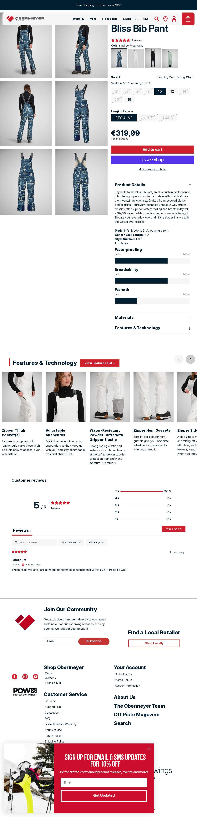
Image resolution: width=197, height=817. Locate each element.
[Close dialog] (149, 748)
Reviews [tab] (22, 530)
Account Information (127, 685)
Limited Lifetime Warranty (60, 724)
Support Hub (53, 706)
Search (122, 723)
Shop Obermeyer (64, 667)
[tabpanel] (98, 563)
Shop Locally (154, 643)
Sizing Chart (185, 77)
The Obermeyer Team (139, 706)
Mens (48, 673)
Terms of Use (53, 730)
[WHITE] (136, 58)
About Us (125, 697)
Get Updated (104, 795)
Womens (50, 678)
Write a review (173, 528)
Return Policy (53, 735)
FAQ (47, 718)
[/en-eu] (25, 19)
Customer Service (65, 694)
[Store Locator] (165, 19)
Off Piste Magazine (136, 714)
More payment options (152, 169)
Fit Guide (50, 701)
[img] (141, 261)
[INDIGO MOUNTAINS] (119, 58)
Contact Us (52, 712)
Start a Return (123, 679)
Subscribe (93, 641)
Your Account (130, 667)
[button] (76, 19)
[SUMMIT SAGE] (170, 58)
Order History (123, 674)
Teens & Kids (53, 682)
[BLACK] (153, 58)
